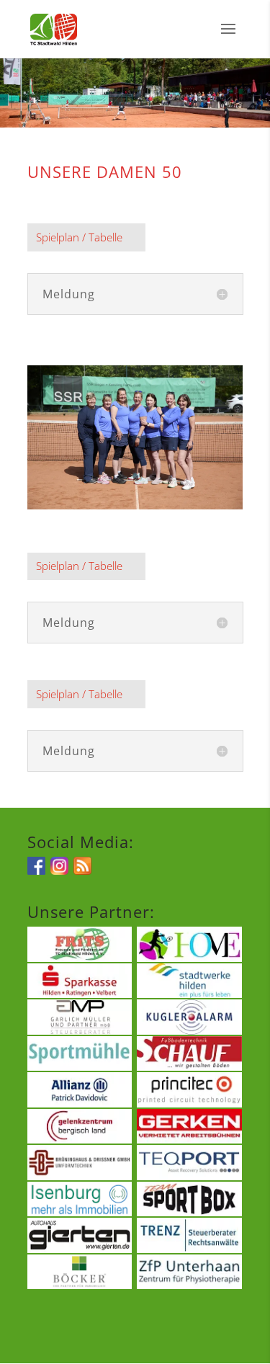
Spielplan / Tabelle (79, 237)
